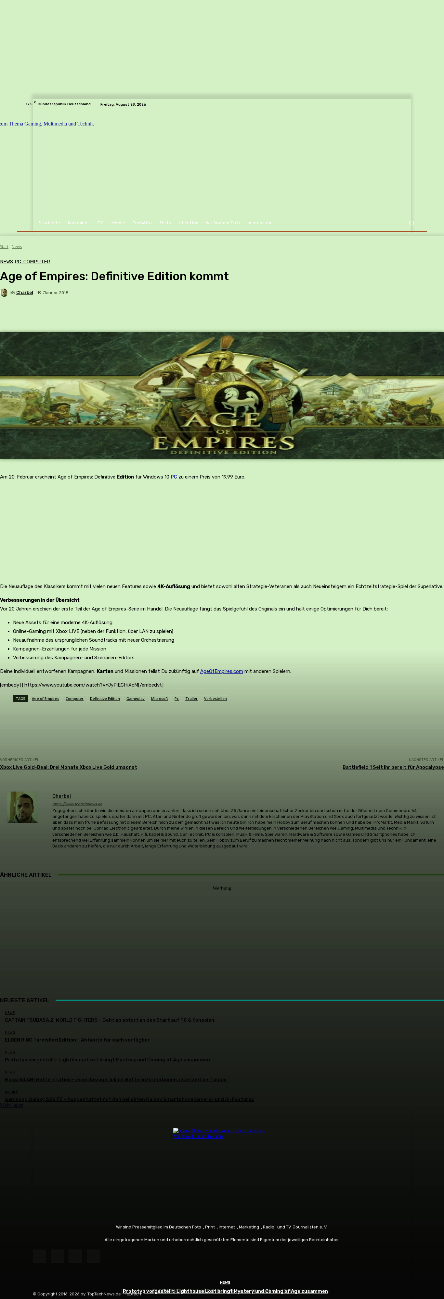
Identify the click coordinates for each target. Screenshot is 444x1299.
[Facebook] (39, 1256)
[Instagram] (57, 1256)
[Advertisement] (222, 936)
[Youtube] (93, 1256)
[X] (75, 1256)
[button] (411, 223)
